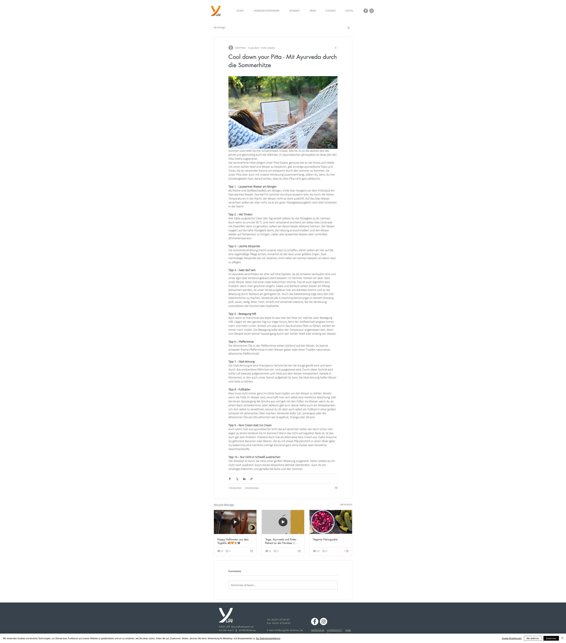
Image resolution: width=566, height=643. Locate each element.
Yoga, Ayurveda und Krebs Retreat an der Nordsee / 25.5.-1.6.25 (280, 541)
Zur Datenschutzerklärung (268, 638)
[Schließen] (562, 638)
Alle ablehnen (532, 638)
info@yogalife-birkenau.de (288, 630)
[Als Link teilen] (251, 478)
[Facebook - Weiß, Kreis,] (314, 621)
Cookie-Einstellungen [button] (512, 638)
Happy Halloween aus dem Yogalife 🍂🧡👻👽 (233, 541)
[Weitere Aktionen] (336, 47)
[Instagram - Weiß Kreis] (323, 621)
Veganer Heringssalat (325, 539)
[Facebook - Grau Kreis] (365, 11)
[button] (348, 27)
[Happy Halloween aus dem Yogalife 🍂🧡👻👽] (235, 522)
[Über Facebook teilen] (229, 478)
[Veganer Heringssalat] (331, 522)
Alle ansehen (346, 504)
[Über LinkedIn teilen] (244, 478)
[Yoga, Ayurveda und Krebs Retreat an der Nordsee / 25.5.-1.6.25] (283, 522)
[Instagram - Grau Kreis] (371, 11)
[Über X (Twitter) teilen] (237, 478)
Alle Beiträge (219, 27)
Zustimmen (551, 638)
